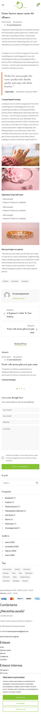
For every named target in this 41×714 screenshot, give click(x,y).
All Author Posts (19, 298)
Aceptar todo (20, 697)
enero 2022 (10, 542)
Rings (15, 577)
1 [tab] (16, 388)
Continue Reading (8, 380)
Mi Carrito (4, 673)
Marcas (2, 653)
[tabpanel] (20, 366)
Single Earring (25, 577)
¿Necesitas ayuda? (12, 611)
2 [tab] (19, 388)
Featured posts (11, 506)
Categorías (4, 656)
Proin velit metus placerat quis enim (19, 364)
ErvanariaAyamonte (14, 25)
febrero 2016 (10, 551)
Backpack (9, 498)
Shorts (8, 519)
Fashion (8, 502)
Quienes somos (5, 650)
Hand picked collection (14, 511)
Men (20, 573)
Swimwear (9, 524)
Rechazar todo (20, 709)
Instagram (15, 637)
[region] (20, 694)
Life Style (9, 515)
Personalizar (20, 703)
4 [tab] (24, 388)
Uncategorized (11, 528)
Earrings (6, 573)
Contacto (3, 659)
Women (25, 581)
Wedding (16, 581)
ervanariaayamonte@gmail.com (16, 631)
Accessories (7, 569)
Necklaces (28, 573)
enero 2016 (10, 555)
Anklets (17, 569)
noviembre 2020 (12, 546)
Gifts (13, 573)
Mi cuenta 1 (4, 670)
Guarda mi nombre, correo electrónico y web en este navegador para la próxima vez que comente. (22, 457)
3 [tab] (21, 388)
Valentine (6, 581)
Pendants (6, 577)
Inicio (2, 647)
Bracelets (27, 569)
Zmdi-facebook (5, 637)
